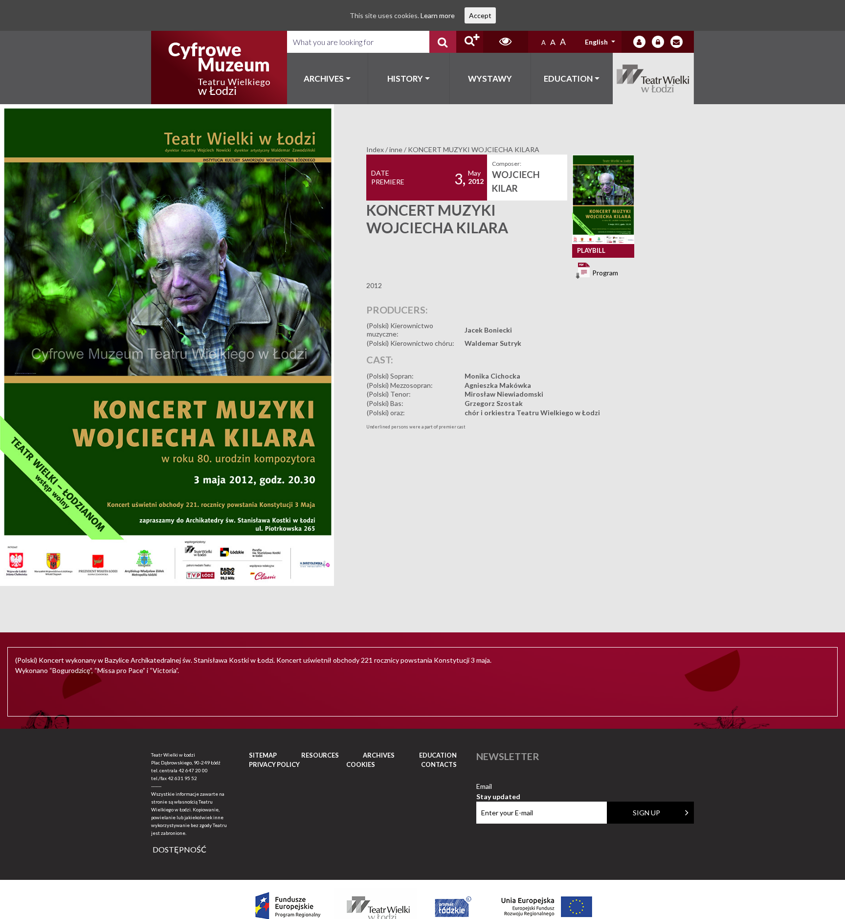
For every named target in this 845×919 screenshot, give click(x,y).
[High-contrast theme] (505, 42)
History (405, 78)
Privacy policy (274, 764)
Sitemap (263, 755)
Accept (480, 15)
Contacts (439, 764)
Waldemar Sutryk (493, 343)
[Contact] (676, 42)
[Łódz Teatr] (219, 67)
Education (568, 78)
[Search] (442, 42)
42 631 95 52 (182, 778)
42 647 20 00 (193, 770)
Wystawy (490, 78)
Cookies (360, 764)
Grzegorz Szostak (494, 403)
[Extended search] (469, 42)
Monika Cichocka (492, 376)
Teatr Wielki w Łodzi (653, 78)
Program (604, 272)
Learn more (438, 15)
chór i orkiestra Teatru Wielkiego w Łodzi (532, 412)
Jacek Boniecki (488, 330)
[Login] (639, 42)
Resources (320, 755)
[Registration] (658, 42)
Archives (324, 78)
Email (498, 786)
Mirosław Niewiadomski (504, 394)
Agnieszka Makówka (498, 385)
